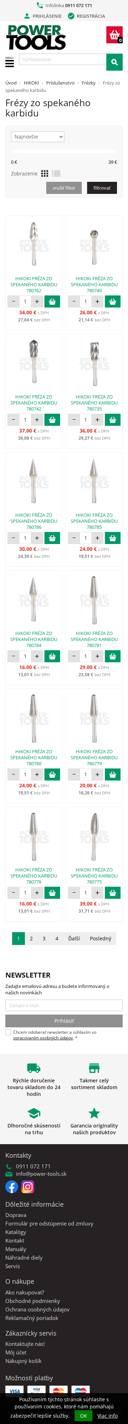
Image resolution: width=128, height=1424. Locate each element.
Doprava (15, 1214)
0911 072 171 (78, 5)
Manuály (15, 1248)
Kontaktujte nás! (25, 1343)
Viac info (107, 1415)
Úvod (11, 83)
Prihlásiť (64, 1020)
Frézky (89, 83)
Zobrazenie (24, 173)
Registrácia (86, 16)
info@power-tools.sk (41, 1173)
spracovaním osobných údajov (43, 1038)
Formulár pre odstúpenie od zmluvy (49, 1223)
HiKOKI (31, 83)
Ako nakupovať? (24, 1292)
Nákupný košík (23, 1360)
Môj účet (15, 1352)
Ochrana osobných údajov (37, 1309)
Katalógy (15, 1231)
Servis (12, 1266)
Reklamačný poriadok (31, 1317)
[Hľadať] (114, 62)
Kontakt (14, 1240)
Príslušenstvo (60, 83)
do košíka (52, 301)
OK (83, 1415)
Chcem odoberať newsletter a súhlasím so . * (54, 1035)
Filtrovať (102, 188)
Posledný (100, 938)
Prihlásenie (42, 16)
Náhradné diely (24, 1257)
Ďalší (74, 938)
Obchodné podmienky (32, 1300)
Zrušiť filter (64, 188)
